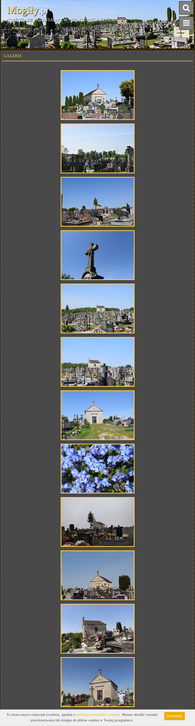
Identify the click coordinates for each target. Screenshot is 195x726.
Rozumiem (174, 716)
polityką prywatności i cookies (98, 715)
